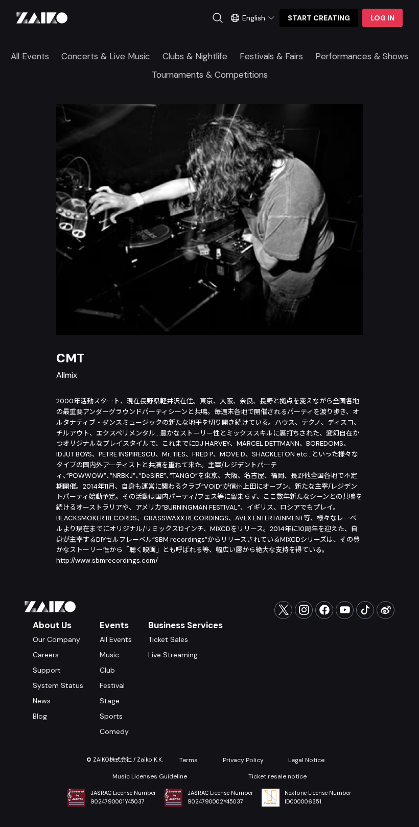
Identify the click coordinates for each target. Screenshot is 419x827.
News (42, 700)
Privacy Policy (243, 760)
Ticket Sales (168, 639)
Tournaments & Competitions (210, 74)
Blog (40, 716)
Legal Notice (306, 760)
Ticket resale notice (277, 776)
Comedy (114, 731)
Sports (111, 716)
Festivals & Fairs (271, 56)
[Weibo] (385, 610)
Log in (382, 17)
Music (109, 654)
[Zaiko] (41, 18)
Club (107, 670)
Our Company (56, 639)
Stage (110, 700)
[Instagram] (304, 610)
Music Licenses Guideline (149, 776)
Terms (188, 760)
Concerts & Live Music (105, 56)
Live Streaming (173, 654)
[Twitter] (283, 610)
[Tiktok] (365, 610)
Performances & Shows (361, 56)
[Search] (218, 18)
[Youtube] (345, 610)
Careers (46, 654)
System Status (58, 685)
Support (47, 670)
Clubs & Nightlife (194, 56)
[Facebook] (324, 610)
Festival (112, 685)
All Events (30, 56)
